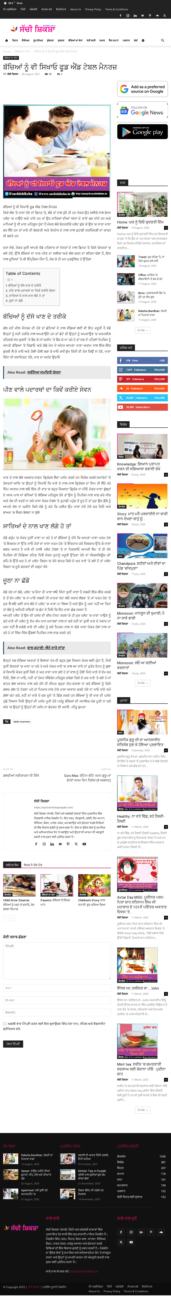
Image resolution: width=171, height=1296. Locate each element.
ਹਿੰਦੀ (23, 9)
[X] (164, 15)
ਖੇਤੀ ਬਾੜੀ (91, 40)
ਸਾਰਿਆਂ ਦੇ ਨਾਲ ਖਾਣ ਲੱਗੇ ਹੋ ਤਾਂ (27, 296)
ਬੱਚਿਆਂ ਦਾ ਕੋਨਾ (75, 40)
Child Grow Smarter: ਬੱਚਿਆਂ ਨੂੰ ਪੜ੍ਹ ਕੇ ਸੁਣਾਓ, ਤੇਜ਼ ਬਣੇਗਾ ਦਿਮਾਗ (18, 905)
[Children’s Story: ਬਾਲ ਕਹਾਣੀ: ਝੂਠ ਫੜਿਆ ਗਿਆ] (94, 885)
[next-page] (13, 918)
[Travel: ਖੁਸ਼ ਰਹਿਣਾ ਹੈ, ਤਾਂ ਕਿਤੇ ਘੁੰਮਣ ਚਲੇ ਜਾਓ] (126, 261)
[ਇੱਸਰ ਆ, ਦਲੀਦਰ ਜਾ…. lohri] (142, 965)
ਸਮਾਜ (102, 40)
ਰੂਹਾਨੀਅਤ (38, 40)
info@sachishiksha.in (84, 1271)
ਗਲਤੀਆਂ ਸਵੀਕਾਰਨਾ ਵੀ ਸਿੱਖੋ (21, 776)
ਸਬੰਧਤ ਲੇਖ (12, 865)
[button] (162, 40)
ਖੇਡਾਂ (136, 40)
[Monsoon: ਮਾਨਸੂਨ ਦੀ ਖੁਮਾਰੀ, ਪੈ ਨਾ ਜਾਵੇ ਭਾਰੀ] (142, 595)
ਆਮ (120, 556)
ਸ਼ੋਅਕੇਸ (7, 894)
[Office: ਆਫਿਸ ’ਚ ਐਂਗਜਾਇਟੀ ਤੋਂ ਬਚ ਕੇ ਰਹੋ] (126, 279)
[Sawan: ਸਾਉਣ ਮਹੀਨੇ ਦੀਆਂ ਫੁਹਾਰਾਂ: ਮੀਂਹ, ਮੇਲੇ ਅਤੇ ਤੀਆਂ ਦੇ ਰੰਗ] (10, 1174)
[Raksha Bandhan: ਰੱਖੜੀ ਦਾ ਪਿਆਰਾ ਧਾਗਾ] (126, 315)
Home (7, 51)
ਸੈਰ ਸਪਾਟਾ (114, 40)
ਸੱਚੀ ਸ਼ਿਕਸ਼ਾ (12, 74)
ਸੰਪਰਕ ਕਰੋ (46, 9)
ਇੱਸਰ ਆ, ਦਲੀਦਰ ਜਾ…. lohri (138, 988)
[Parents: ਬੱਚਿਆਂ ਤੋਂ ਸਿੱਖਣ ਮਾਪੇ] (57, 885)
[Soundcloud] (157, 15)
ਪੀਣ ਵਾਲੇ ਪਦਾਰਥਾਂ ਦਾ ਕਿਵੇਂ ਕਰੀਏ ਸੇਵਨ (32, 290)
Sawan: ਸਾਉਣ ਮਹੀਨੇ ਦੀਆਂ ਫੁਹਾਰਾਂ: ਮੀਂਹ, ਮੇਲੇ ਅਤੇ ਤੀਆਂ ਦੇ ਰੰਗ (36, 1174)
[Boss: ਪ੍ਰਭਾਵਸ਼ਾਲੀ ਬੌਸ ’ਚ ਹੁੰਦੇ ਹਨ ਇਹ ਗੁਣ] (126, 297)
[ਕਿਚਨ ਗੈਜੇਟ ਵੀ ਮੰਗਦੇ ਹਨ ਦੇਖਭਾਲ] (67, 1194)
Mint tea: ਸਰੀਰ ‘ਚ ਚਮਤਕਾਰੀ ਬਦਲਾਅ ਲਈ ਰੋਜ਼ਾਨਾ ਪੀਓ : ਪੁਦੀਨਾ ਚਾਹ (141, 1069)
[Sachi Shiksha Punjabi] (21, 1227)
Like (162, 360)
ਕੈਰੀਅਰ (25, 40)
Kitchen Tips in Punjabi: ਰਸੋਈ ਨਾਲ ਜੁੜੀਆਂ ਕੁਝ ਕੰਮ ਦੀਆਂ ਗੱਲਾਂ (92, 1174)
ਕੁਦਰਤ (61, 40)
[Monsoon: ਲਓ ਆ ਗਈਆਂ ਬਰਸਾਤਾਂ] (142, 645)
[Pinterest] (150, 15)
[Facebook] (120, 15)
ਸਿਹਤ (15, 40)
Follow (159, 369)
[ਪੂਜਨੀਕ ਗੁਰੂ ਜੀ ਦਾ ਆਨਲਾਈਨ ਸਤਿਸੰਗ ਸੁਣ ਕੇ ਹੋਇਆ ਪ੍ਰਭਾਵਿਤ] (142, 722)
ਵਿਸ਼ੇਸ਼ (121, 456)
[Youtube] (86, 844)
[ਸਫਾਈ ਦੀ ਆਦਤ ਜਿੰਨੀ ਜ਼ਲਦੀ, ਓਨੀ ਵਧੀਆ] (67, 1158)
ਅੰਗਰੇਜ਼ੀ (33, 9)
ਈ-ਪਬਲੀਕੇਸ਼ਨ (9, 9)
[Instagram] (127, 15)
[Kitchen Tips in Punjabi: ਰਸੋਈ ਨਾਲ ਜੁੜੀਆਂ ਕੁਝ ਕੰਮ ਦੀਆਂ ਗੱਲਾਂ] (67, 1174)
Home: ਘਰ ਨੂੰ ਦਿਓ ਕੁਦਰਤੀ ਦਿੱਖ (140, 222)
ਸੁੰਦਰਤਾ (50, 40)
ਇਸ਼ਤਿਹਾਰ (61, 9)
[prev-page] (6, 918)
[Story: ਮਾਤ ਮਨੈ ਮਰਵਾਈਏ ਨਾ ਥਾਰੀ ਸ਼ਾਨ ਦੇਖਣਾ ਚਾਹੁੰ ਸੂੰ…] (142, 496)
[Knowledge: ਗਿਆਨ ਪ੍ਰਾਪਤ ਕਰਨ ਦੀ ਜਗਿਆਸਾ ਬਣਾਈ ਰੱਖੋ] (142, 446)
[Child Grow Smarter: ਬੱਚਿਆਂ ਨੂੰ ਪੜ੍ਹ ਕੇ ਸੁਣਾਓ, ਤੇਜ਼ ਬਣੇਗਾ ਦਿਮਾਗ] (19, 885)
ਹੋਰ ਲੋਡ (141, 330)
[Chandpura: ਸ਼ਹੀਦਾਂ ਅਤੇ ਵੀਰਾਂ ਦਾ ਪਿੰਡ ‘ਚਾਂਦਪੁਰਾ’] (142, 545)
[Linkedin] (135, 15)
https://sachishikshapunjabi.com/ (53, 807)
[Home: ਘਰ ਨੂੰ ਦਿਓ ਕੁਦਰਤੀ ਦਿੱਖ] (142, 204)
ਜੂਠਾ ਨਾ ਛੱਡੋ (16, 300)
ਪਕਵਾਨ (126, 40)
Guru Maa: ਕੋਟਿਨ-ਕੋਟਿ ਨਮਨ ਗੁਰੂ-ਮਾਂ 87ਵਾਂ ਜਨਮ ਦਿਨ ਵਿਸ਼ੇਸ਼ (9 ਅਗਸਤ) (87, 778)
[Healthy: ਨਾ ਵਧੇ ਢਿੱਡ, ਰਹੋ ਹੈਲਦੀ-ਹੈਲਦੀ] (142, 793)
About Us (75, 9)
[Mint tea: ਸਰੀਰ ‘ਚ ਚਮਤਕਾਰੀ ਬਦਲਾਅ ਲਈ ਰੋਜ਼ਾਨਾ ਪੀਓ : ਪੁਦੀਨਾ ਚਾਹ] (142, 1041)
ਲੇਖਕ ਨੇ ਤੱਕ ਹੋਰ (33, 865)
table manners (21, 721)
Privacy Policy (93, 9)
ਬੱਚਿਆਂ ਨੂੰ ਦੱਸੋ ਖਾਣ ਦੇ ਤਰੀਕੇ (24, 285)
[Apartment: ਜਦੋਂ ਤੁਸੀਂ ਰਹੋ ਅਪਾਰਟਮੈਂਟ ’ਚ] (10, 1194)
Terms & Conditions (116, 9)
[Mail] (142, 15)
